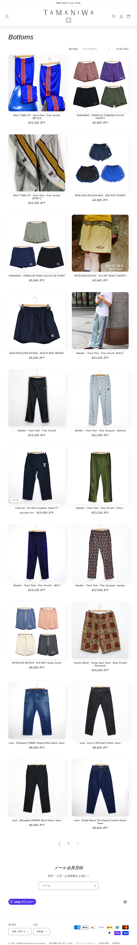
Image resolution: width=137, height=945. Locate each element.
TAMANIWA (21, 943)
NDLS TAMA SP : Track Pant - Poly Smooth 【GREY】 (36, 197)
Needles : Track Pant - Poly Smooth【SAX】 (100, 353)
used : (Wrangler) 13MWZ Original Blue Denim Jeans (37, 743)
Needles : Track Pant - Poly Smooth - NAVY (36, 585)
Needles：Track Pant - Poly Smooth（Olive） (100, 508)
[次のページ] (77, 843)
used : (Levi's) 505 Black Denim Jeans (100, 743)
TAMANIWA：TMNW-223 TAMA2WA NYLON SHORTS (100, 116)
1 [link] (59, 843)
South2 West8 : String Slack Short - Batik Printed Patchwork (100, 664)
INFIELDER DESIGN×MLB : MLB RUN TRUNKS (100, 195)
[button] (7, 16)
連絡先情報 (104, 943)
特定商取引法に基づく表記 (60, 943)
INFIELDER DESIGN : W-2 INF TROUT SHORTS (100, 276)
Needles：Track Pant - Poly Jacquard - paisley (100, 585)
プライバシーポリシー (85, 943)
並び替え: (74, 49)
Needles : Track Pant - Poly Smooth (37, 430)
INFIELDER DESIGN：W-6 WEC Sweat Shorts (36, 663)
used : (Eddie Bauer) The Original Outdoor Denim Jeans (100, 822)
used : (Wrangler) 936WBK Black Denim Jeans (36, 820)
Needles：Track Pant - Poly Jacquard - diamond (100, 430)
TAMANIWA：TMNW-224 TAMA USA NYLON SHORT (37, 276)
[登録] (94, 886)
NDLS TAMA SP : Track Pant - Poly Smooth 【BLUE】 (36, 116)
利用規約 (116, 943)
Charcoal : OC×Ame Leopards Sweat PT (36, 508)
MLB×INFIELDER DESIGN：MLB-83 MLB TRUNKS (37, 353)
